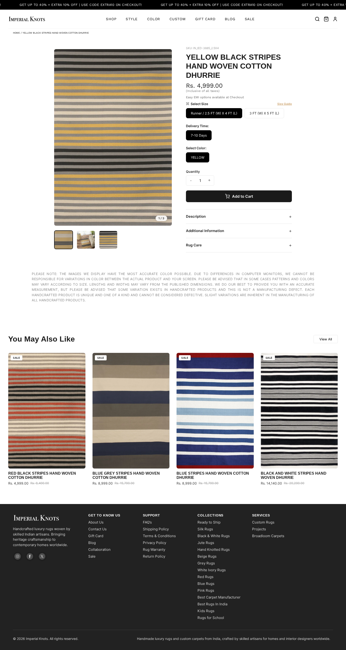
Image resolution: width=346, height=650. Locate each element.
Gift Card (205, 19)
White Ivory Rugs (211, 570)
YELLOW (197, 157)
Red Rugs (205, 577)
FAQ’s (147, 522)
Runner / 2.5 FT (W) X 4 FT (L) (214, 113)
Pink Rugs (205, 590)
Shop (111, 19)
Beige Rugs (207, 556)
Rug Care (239, 245)
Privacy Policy (154, 542)
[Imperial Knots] (46, 518)
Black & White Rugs (213, 536)
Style (132, 19)
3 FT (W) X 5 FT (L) (264, 113)
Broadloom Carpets (268, 536)
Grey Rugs (206, 563)
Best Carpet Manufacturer (219, 597)
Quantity (193, 171)
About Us (96, 522)
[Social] (17, 556)
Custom (177, 19)
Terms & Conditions (159, 536)
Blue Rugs (205, 583)
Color (153, 19)
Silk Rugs (205, 529)
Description (239, 216)
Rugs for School (210, 617)
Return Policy (154, 556)
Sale (250, 19)
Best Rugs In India (212, 604)
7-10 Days (199, 135)
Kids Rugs (205, 611)
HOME (16, 33)
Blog (230, 19)
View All (325, 339)
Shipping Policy (156, 529)
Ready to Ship (209, 522)
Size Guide (284, 104)
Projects (259, 529)
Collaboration (99, 549)
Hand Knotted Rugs (213, 549)
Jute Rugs (205, 542)
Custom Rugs (263, 522)
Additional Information (239, 231)
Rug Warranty (154, 549)
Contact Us (97, 529)
